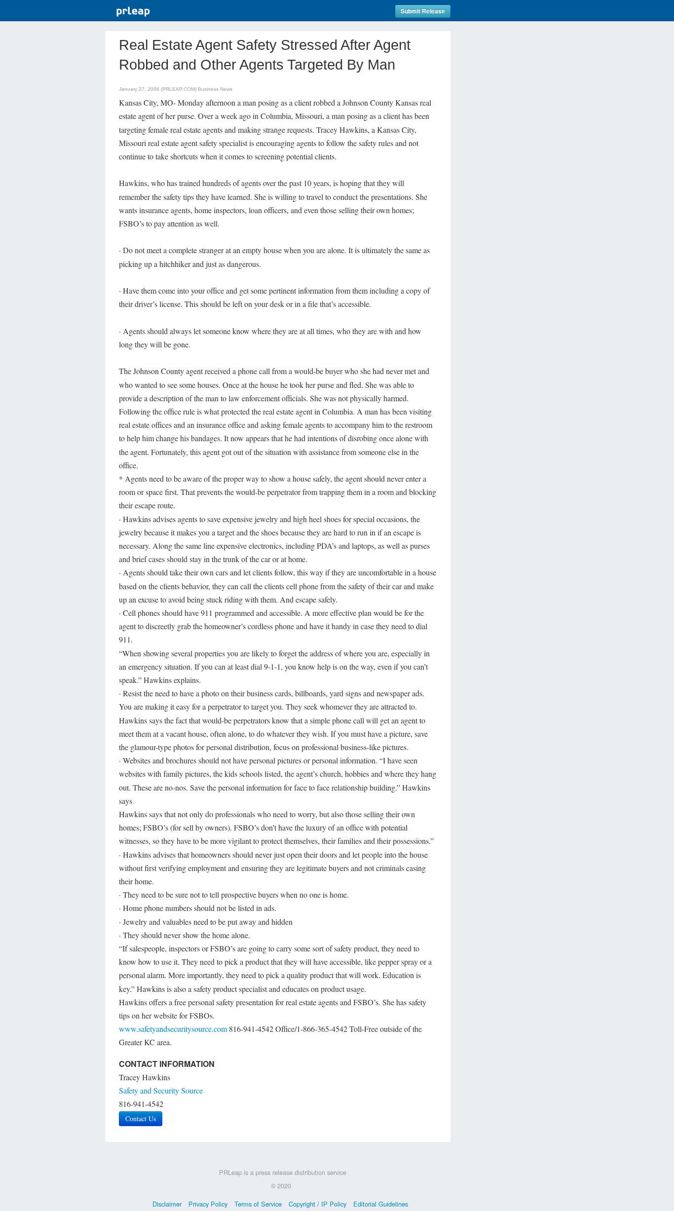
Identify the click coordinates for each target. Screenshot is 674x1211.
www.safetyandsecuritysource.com (173, 1028)
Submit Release (423, 11)
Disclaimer (167, 1204)
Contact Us (140, 1118)
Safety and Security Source (161, 1090)
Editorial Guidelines (380, 1204)
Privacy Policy (207, 1204)
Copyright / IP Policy (317, 1204)
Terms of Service (258, 1204)
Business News (215, 89)
